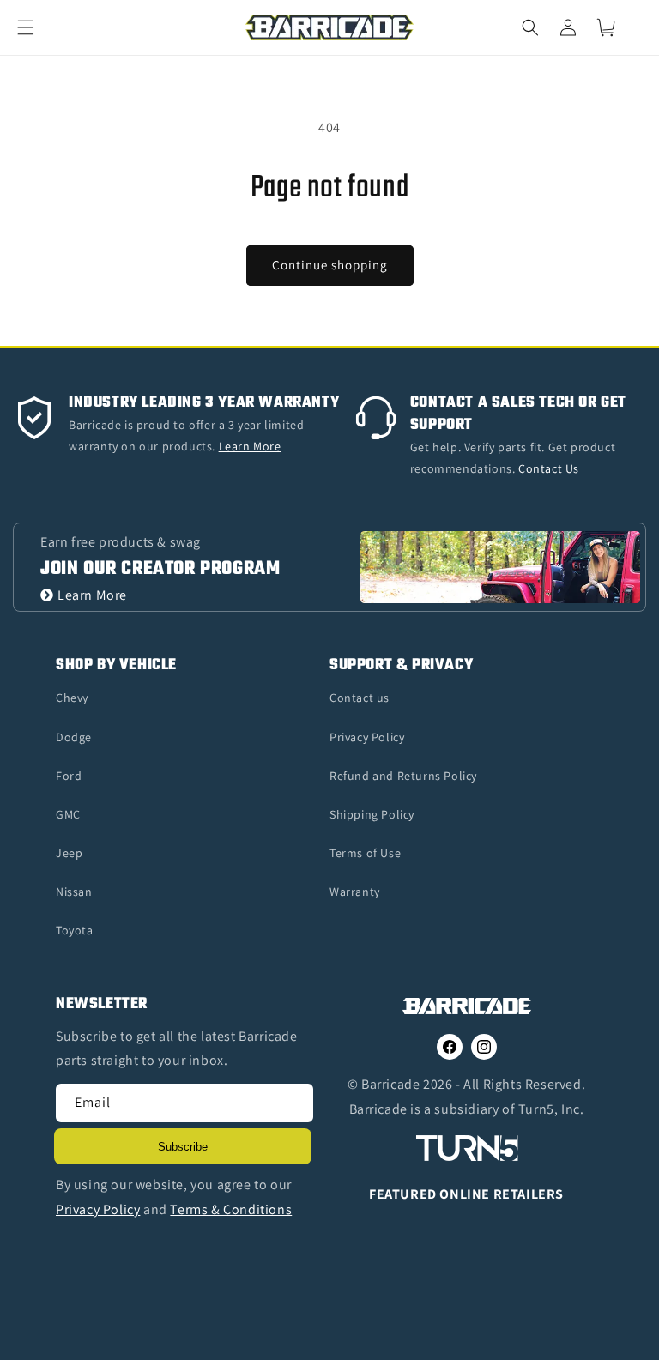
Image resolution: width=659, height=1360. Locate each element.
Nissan (74, 891)
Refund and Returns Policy (403, 775)
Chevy (72, 697)
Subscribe (183, 1146)
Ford (69, 775)
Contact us (360, 697)
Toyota (75, 930)
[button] (36, 27)
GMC (68, 814)
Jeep (69, 853)
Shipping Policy (372, 814)
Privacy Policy (367, 737)
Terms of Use (365, 853)
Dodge (74, 737)
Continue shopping (330, 265)
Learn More (92, 595)
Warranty (355, 891)
